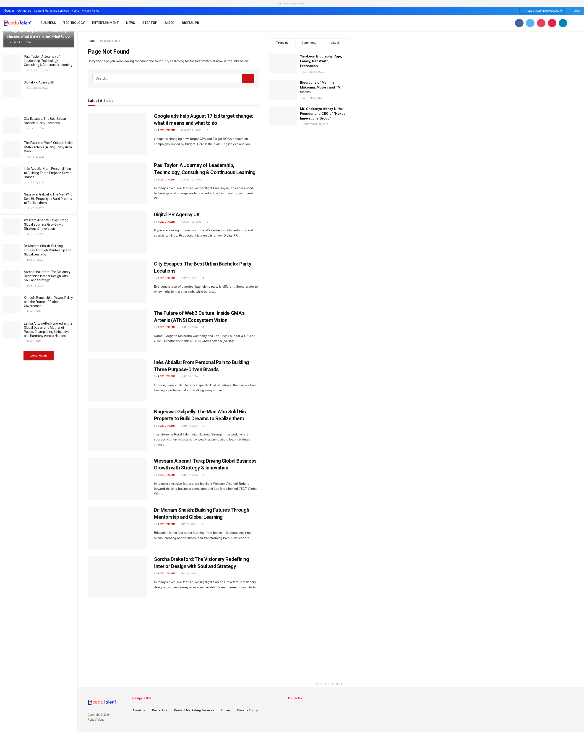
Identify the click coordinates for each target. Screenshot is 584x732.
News (130, 23)
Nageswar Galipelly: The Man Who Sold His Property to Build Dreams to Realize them (48, 198)
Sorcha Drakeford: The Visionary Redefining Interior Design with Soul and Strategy (47, 276)
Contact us (24, 10)
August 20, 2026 (190, 179)
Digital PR (190, 23)
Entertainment (105, 23)
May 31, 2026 (188, 524)
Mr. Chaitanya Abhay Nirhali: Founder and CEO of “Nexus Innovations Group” (322, 113)
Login (577, 10)
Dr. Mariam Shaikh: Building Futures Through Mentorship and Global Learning (47, 250)
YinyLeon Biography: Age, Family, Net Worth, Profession (321, 61)
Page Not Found (110, 40)
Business (48, 23)
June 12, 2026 (189, 425)
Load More (38, 355)
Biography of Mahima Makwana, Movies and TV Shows (320, 87)
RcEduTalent (166, 130)
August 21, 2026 (190, 130)
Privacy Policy (90, 10)
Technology (74, 23)
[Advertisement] (331, 648)
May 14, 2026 (188, 573)
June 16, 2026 (189, 327)
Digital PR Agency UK (39, 82)
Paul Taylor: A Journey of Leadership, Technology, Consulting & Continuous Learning (48, 61)
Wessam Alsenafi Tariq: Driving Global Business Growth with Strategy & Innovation (46, 224)
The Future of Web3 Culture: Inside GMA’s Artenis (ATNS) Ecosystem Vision (48, 147)
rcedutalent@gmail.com (543, 10)
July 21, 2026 (188, 278)
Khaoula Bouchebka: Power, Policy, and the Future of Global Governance (48, 302)
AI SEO (170, 23)
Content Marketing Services (51, 10)
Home (75, 10)
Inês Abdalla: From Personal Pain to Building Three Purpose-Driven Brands (47, 173)
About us (9, 10)
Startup (149, 23)
